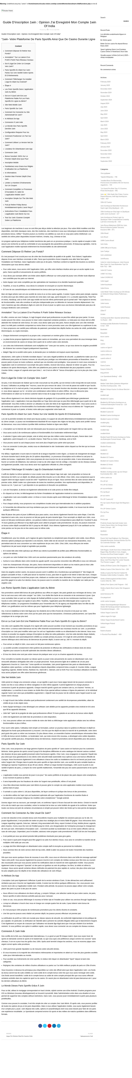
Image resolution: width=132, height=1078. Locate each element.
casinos (103, 362)
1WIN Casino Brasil (107, 240)
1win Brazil (104, 237)
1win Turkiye (104, 251)
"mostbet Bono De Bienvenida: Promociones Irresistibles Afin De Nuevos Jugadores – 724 (114, 183)
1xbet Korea (104, 288)
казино (102, 627)
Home (47, 1055)
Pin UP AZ (104, 481)
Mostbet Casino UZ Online (109, 419)
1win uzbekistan (106, 255)
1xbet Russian (105, 307)
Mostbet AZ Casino (107, 399)
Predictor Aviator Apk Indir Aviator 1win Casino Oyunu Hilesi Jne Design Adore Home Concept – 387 (113, 525)
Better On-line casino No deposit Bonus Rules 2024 (114, 45)
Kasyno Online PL (106, 369)
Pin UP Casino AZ (106, 499)
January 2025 (105, 85)
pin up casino (105, 495)
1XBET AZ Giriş (105, 274)
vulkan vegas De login (108, 616)
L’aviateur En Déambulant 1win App (18, 149)
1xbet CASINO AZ (106, 277)
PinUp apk (104, 519)
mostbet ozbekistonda (107, 443)
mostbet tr (103, 450)
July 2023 (103, 125)
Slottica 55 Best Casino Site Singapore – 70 (115, 565)
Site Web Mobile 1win (13, 105)
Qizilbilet (103, 531)
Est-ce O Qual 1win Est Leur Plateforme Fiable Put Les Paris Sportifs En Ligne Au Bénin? (17, 98)
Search (102, 17)
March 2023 (104, 139)
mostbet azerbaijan (107, 408)
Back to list (49, 1034)
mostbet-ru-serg (105, 468)
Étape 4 (8, 86)
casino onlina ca (106, 351)
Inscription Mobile (11, 163)
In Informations (10, 173)
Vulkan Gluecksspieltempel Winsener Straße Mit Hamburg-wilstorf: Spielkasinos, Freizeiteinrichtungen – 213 (115, 607)
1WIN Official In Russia (108, 248)
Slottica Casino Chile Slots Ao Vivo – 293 (114, 569)
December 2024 (106, 89)
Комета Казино (105, 631)
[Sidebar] (2, 1075)
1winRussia (104, 258)
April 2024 (104, 118)
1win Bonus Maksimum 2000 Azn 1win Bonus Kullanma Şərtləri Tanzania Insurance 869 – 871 (113, 228)
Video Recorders (94, 1062)
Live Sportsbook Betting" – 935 (111, 376)
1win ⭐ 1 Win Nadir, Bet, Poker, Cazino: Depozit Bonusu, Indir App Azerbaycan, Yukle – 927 (114, 196)
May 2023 (103, 132)
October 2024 (105, 96)
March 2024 (104, 121)
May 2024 (103, 114)
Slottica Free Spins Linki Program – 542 (114, 584)
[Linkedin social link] (54, 1026)
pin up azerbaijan (106, 488)
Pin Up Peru (104, 512)
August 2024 (104, 103)
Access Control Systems (96, 1068)
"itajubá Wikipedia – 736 (108, 177)
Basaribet (103, 333)
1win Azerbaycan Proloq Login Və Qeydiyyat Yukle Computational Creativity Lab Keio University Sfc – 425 (114, 220)
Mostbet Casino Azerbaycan (110, 415)
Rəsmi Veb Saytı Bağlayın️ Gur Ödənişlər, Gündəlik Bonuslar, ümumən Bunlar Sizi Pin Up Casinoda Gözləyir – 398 (115, 540)
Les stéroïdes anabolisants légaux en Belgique (113, 35)
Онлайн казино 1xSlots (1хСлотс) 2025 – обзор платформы (114, 56)
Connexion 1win (11, 152)
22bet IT (103, 310)
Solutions (48, 1062)
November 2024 (106, 92)
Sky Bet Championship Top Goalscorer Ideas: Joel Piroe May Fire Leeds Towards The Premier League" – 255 (114, 560)
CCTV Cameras (93, 1058)
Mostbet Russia (105, 446)
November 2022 (106, 154)
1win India (104, 244)
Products (92, 1052)
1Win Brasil (104, 233)
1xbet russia (104, 303)
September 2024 (106, 100)
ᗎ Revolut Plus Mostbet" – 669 (110, 634)
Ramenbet (104, 534)
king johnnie (104, 373)
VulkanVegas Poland (107, 623)
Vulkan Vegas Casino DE (109, 612)
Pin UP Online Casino (108, 508)
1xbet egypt (104, 281)
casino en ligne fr (106, 347)
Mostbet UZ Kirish (106, 464)
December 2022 (106, 150)
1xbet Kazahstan (106, 284)
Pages (47, 1052)
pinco (102, 516)
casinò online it (105, 358)
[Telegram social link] (59, 1026)
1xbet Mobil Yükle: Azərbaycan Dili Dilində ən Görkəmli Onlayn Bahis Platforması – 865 (115, 294)
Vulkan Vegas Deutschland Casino (112, 620)
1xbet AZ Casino (106, 270)
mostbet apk (104, 395)
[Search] (130, 11)
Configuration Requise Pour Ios (17, 132)
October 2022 (105, 157)
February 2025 (105, 82)
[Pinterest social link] (49, 1026)
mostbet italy (104, 430)
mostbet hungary (106, 426)
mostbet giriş (104, 422)
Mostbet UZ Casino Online (109, 461)
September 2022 (106, 161)
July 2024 (103, 107)
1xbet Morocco (105, 300)
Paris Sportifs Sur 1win (14, 108)
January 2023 (105, 147)
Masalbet (103, 380)
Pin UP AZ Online (106, 485)
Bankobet (103, 329)
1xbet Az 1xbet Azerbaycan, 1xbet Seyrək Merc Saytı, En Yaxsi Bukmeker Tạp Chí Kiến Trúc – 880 (114, 264)
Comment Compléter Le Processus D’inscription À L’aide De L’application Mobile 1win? (18, 192)
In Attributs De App (12, 119)
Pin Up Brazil (105, 492)
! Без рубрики (105, 173)
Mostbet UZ (104, 454)
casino (49, 17)
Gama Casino (105, 365)
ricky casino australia (107, 546)
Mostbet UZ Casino (107, 457)
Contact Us (48, 1058)
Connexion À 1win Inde (14, 122)
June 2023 (104, 129)
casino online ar (105, 354)
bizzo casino (104, 336)
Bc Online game (106, 40)
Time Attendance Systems (97, 1055)
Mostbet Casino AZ (107, 412)
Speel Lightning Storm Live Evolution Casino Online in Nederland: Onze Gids (114, 50)
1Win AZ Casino (106, 202)
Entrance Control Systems (97, 1065)
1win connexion (22, 308)
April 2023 (104, 136)
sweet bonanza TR (106, 594)
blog (101, 340)
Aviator (102, 314)
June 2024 (104, 110)
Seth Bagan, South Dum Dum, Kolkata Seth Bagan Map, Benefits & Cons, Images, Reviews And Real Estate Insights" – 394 (115, 552)
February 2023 (105, 143)
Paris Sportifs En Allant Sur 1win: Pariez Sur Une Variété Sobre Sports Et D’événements (19, 72)
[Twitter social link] (45, 1026)
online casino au (106, 477)
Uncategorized (105, 597)
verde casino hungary (107, 601)
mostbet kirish (105, 433)
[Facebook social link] (40, 1026)
